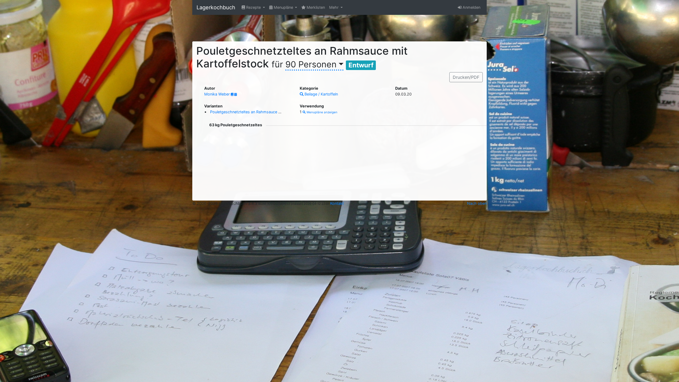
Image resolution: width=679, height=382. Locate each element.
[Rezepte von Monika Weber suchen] (232, 94)
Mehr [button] (334, 7)
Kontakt (337, 203)
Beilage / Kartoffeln (320, 94)
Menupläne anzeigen (321, 112)
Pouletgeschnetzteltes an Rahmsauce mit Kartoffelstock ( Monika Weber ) (275, 112)
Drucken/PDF (466, 77)
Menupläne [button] (283, 7)
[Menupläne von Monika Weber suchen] (235, 94)
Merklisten (315, 7)
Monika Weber (217, 94)
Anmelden (471, 7)
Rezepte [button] (253, 7)
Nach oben (477, 203)
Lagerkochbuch (216, 7)
